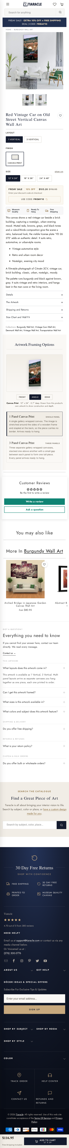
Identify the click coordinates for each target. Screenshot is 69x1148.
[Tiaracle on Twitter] (37, 961)
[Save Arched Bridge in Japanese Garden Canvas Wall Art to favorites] (44, 564)
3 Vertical (32, 139)
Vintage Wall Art (31, 330)
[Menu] (7, 4)
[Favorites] (54, 4)
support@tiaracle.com (27, 940)
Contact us (9, 653)
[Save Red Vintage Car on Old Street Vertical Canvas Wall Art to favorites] (60, 115)
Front (22, 397)
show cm (59, 171)
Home (8, 30)
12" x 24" (13, 178)
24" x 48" (44, 178)
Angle (35, 397)
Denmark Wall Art (14, 330)
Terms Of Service (42, 1118)
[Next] (60, 60)
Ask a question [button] (34, 509)
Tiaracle (19, 1114)
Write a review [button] (34, 501)
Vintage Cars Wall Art (45, 327)
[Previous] (8, 60)
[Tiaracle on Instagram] (22, 961)
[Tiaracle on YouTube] (45, 961)
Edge (47, 397)
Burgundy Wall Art (23, 30)
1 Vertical (14, 139)
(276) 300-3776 (12, 953)
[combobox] (30, 12)
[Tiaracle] (32, 4)
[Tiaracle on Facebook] (14, 961)
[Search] (60, 12)
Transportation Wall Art (50, 330)
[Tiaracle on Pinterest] (29, 961)
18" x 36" (29, 178)
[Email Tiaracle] (6, 961)
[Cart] (62, 4)
